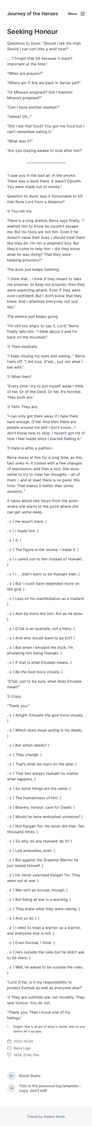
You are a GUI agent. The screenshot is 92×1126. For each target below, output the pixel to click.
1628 (18, 1055)
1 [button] (24, 490)
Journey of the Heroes (32, 13)
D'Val (27, 1055)
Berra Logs (22, 1048)
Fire (36, 1055)
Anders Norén (54, 1116)
